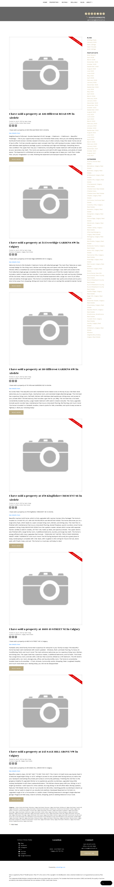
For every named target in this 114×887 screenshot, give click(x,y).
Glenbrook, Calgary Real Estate (33, 812)
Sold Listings (91, 49)
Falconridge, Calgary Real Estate (17, 812)
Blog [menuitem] (82, 2)
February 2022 (92, 144)
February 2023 (92, 123)
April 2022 (90, 139)
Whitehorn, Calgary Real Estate (24, 634)
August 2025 (91, 69)
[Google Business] (103, 13)
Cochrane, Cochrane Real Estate (21, 810)
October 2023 (91, 107)
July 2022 (90, 135)
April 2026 (90, 57)
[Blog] (86, 13)
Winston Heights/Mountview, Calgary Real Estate (21, 821)
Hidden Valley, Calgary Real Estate (49, 812)
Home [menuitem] (45, 2)
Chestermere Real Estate (43, 809)
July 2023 (90, 114)
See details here (14, 133)
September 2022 (93, 130)
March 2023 (91, 121)
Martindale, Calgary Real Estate (32, 813)
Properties (53, 2)
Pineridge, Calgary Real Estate (29, 815)
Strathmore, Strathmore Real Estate (24, 819)
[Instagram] (92, 13)
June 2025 (90, 73)
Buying (64, 2)
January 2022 (91, 146)
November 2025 (92, 62)
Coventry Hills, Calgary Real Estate (38, 810)
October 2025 (91, 64)
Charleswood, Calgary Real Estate (27, 809)
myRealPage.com (60, 867)
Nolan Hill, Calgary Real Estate (67, 813)
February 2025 (92, 80)
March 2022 (91, 142)
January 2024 (92, 101)
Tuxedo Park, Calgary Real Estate (42, 819)
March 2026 (91, 59)
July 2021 (90, 155)
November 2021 (92, 149)
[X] (95, 13)
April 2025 (90, 78)
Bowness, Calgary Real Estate (52, 807)
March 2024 (91, 96)
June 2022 (90, 137)
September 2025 (93, 66)
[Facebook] (89, 13)
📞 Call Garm (106, 883)
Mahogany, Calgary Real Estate (16, 813)
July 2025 (90, 71)
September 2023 (93, 110)
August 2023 (91, 112)
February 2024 (92, 98)
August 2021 (91, 153)
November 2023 (92, 105)
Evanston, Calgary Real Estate (54, 810)
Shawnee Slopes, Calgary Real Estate (43, 818)
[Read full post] (45, 74)
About (88, 2)
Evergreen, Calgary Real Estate (24, 252)
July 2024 (90, 89)
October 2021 (91, 151)
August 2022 (91, 132)
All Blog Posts (91, 40)
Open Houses (91, 47)
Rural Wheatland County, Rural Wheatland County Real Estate (59, 816)
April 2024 (90, 94)
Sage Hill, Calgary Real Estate (23, 761)
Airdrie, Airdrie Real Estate (22, 123)
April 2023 (90, 119)
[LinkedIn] (100, 13)
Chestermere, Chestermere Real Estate (59, 809)
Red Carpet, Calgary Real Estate (45, 815)
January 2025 (91, 42)
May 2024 (90, 91)
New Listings (91, 44)
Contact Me (89, 853)
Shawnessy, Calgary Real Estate (61, 818)
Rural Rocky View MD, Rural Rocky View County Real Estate (95, 275)
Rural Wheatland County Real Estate (34, 816)
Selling (74, 2)
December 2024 (92, 85)
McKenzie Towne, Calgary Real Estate (50, 813)
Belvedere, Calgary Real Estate (36, 807)
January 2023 (91, 126)
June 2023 (90, 117)
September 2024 (93, 87)
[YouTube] (98, 13)
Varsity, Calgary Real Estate (57, 819)
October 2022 (91, 128)
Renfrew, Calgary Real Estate (61, 815)
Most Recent (91, 55)
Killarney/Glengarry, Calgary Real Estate (68, 812)
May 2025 (90, 76)
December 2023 (92, 103)
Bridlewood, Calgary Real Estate (68, 807)
